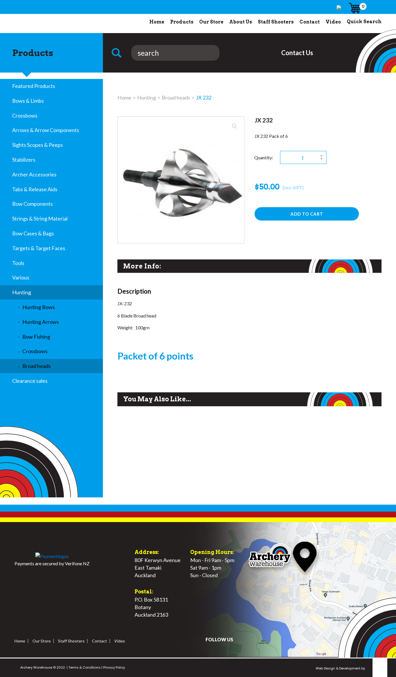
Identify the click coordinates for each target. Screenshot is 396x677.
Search (119, 52)
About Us (240, 22)
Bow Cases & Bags (33, 233)
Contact (309, 22)
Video (333, 22)
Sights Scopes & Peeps (37, 145)
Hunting (21, 292)
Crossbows (24, 115)
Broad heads (36, 366)
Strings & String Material (40, 218)
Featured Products (33, 86)
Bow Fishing (36, 336)
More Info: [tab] (142, 266)
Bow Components (32, 204)
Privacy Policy (113, 667)
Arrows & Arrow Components (45, 130)
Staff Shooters (276, 22)
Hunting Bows (38, 307)
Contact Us (297, 53)
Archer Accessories (34, 174)
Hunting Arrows (40, 322)
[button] (234, 126)
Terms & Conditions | (85, 667)
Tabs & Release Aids (34, 189)
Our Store (211, 22)
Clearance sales (30, 381)
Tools (18, 263)
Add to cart (306, 213)
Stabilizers (23, 159)
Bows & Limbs (28, 101)
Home (156, 22)
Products (181, 22)
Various (20, 277)
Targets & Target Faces (38, 248)
